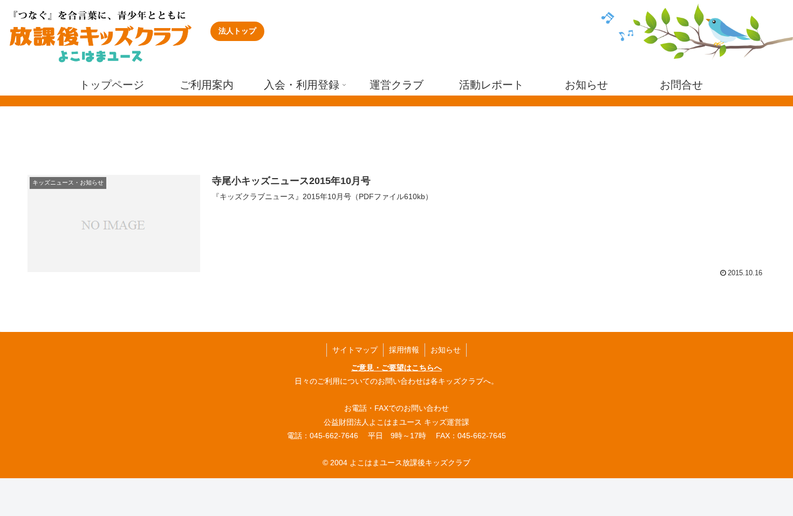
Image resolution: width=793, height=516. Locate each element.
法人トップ (237, 30)
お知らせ (445, 349)
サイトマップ (355, 349)
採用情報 (404, 349)
